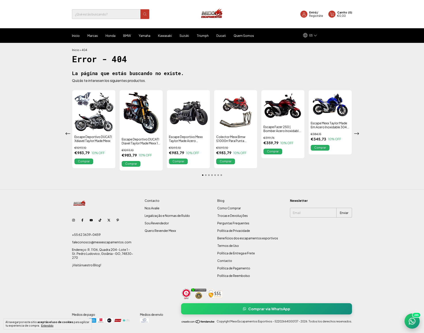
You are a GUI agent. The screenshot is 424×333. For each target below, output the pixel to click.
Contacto (152, 200)
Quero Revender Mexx (160, 231)
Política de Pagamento (233, 268)
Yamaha (144, 36)
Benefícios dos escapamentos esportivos (247, 238)
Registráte (316, 15)
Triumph (203, 36)
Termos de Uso (228, 246)
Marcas (92, 36)
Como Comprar (229, 208)
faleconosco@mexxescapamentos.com (101, 242)
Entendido (47, 325)
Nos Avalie (152, 208)
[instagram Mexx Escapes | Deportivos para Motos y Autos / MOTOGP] (73, 220)
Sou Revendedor (157, 223)
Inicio (76, 36)
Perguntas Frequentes (233, 223)
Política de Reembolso (233, 276)
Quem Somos (244, 36)
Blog (220, 200)
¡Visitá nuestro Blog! (86, 265)
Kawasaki (165, 36)
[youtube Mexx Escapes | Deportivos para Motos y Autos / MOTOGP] (91, 220)
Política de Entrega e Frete (236, 253)
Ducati (221, 36)
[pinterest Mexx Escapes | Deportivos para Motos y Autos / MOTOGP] (117, 220)
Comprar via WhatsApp (269, 309)
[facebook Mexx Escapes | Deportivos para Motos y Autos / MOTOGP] (82, 220)
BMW (127, 36)
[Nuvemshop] (198, 322)
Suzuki (184, 36)
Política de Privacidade (233, 231)
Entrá (312, 12)
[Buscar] (144, 14)
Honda (110, 36)
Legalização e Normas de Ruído (167, 216)
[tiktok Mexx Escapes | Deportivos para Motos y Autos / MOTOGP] (100, 220)
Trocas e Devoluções (232, 216)
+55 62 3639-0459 (86, 235)
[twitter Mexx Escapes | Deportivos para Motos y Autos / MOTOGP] (108, 220)
